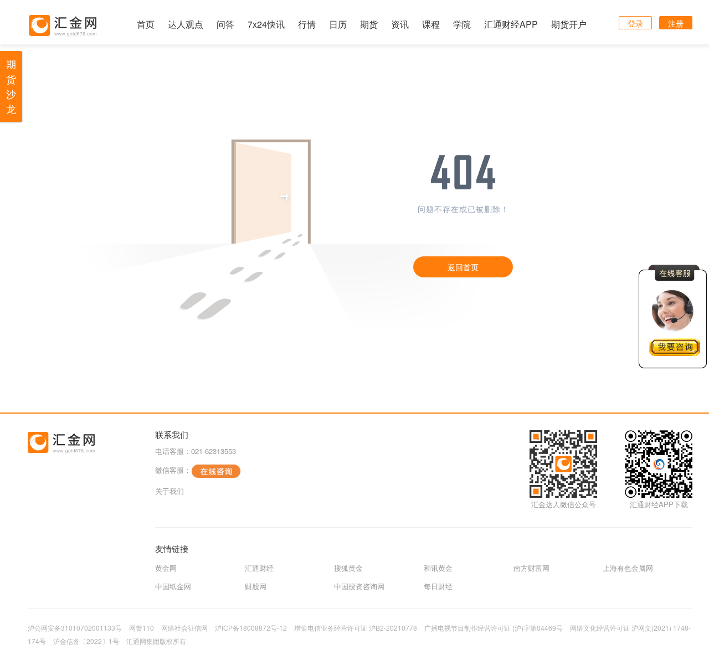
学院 (462, 24)
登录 (635, 23)
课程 (431, 24)
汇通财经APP (511, 24)
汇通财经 (259, 568)
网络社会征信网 (184, 627)
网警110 (141, 627)
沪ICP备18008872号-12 (251, 627)
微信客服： (173, 470)
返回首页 (463, 266)
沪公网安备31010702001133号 (75, 627)
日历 (338, 24)
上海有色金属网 (628, 568)
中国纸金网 (173, 586)
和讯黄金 (438, 568)
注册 (676, 23)
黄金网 (166, 568)
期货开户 (569, 24)
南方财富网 (531, 568)
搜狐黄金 (348, 568)
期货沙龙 (11, 86)
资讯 (400, 24)
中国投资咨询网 (359, 586)
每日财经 (438, 586)
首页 (146, 24)
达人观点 (185, 24)
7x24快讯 (266, 24)
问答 (225, 24)
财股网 (255, 586)
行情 (307, 24)
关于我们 (169, 491)
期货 (369, 24)
